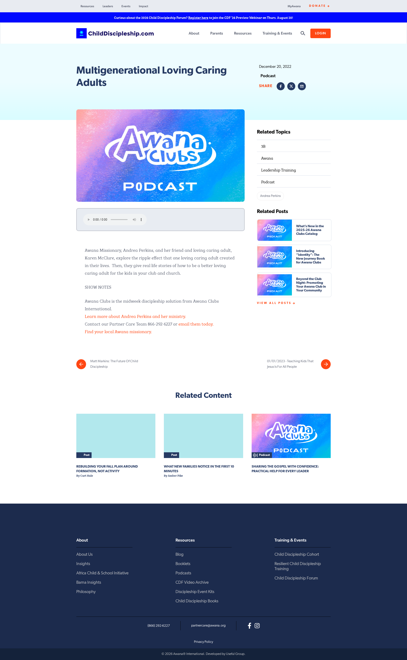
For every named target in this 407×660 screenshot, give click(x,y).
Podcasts (183, 573)
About (194, 33)
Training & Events (277, 33)
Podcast (268, 181)
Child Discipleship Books (197, 601)
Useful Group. (235, 654)
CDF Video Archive (192, 583)
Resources (87, 6)
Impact (143, 6)
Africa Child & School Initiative (102, 573)
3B (263, 145)
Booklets (183, 564)
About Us (84, 555)
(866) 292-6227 (159, 626)
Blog (180, 555)
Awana (267, 157)
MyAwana (294, 6)
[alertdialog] (203, 17)
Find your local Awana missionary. (118, 330)
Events (125, 6)
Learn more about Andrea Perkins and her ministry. (135, 315)
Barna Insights (88, 583)
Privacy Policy (203, 642)
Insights (83, 564)
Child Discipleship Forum (296, 578)
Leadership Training (278, 169)
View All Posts (274, 303)
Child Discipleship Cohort (297, 555)
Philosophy (86, 592)
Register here (198, 17)
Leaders (108, 6)
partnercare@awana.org (208, 625)
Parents (216, 33)
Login (320, 33)
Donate (317, 6)
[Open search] (302, 33)
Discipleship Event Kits (195, 592)
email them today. (195, 323)
